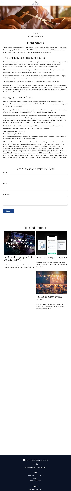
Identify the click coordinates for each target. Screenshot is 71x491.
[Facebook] (34, 464)
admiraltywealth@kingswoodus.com (35, 467)
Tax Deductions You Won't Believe (49, 298)
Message (6, 194)
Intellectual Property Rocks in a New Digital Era (18, 259)
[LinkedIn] (37, 464)
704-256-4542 (37, 489)
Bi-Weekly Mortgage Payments (51, 257)
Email (5, 183)
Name (5, 172)
